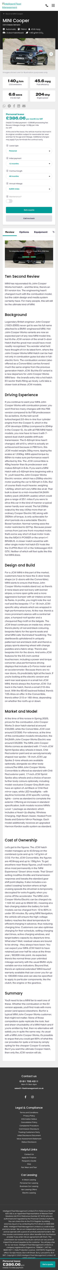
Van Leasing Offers (29, 1189)
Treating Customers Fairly (29, 1132)
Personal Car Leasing (29, 1183)
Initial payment (15, 158)
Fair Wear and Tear (29, 1167)
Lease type (13, 146)
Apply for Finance (29, 1158)
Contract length (15, 171)
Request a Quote (29, 1161)
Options (24, 232)
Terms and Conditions (29, 1112)
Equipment (40, 232)
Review (9, 232)
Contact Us (29, 1154)
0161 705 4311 (29, 1081)
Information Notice (29, 1119)
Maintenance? (15, 197)
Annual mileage (15, 184)
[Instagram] (32, 1098)
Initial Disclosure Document (29, 1135)
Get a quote (29, 210)
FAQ (29, 1164)
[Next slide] (51, 54)
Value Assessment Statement (29, 1139)
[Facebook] (25, 1098)
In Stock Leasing (29, 1180)
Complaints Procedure (29, 1126)
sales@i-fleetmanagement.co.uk (29, 1088)
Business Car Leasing (29, 1186)
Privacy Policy (29, 1116)
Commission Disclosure (29, 1129)
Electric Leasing (29, 1193)
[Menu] (53, 5)
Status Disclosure (29, 1142)
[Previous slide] (7, 54)
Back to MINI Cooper (14, 14)
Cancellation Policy (29, 1122)
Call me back (29, 218)
